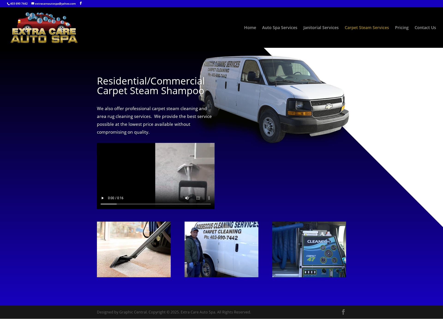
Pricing (402, 28)
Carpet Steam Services (367, 28)
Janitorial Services (321, 28)
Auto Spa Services (279, 28)
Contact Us (425, 28)
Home (250, 28)
